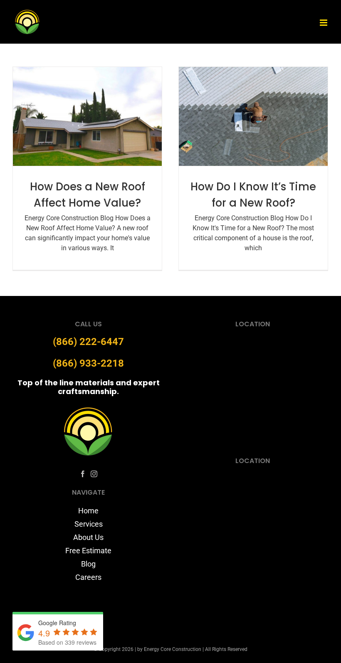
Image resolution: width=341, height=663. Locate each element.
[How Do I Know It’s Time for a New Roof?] (253, 116)
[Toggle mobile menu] (324, 22)
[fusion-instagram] (94, 474)
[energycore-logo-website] (89, 409)
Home (88, 510)
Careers (88, 577)
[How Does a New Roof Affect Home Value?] (87, 116)
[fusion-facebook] (82, 474)
